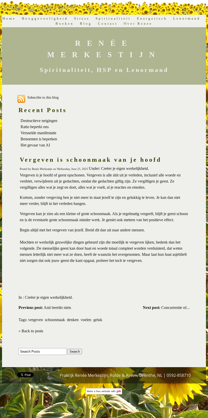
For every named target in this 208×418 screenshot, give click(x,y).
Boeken (65, 23)
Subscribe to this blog (43, 97)
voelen (86, 320)
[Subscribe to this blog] (21, 99)
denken (73, 320)
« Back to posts (31, 331)
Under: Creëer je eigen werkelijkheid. (119, 168)
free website (103, 391)
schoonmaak (55, 320)
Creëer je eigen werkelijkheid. (49, 297)
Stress (82, 18)
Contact (108, 23)
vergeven (35, 320)
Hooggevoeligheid (45, 18)
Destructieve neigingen (39, 120)
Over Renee (138, 23)
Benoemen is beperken (39, 139)
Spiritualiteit (113, 18)
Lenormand (186, 18)
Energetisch (152, 18)
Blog (86, 23)
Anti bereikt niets (45, 307)
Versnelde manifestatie (38, 133)
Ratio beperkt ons (35, 127)
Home (9, 18)
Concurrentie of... (166, 307)
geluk (97, 320)
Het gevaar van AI (35, 145)
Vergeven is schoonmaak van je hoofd (90, 159)
